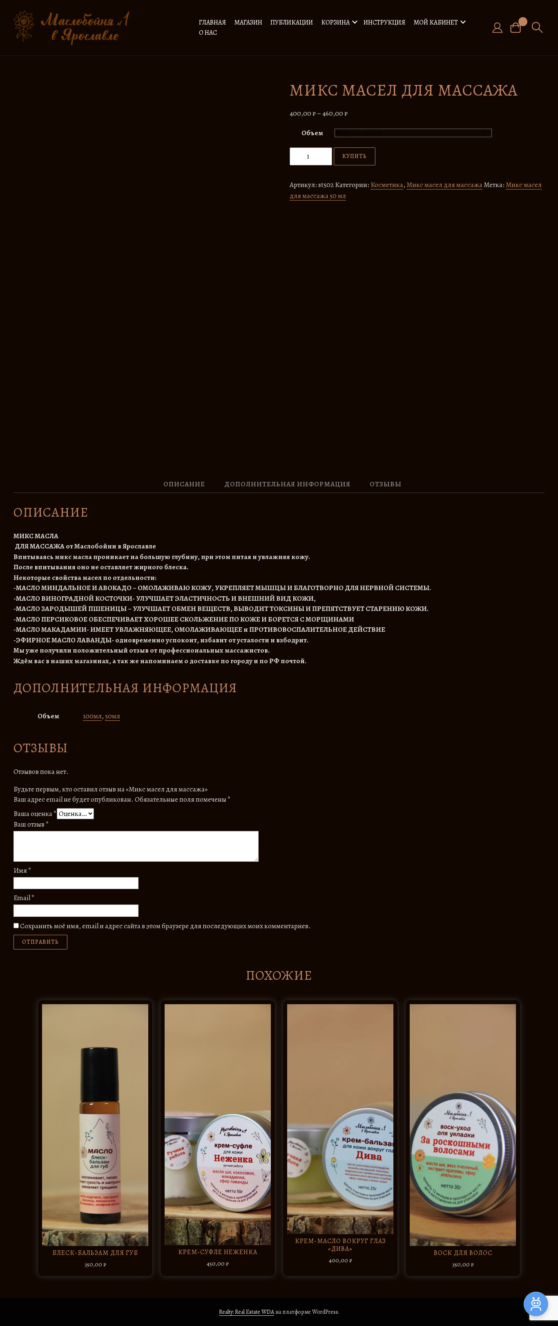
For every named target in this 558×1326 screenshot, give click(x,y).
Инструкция (384, 22)
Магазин (248, 22)
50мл (112, 716)
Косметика (387, 184)
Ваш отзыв (31, 824)
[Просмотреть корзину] (519, 27)
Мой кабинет (435, 22)
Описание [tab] (184, 484)
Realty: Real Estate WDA (246, 1312)
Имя (22, 870)
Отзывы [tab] (386, 484)
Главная (212, 22)
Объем (312, 133)
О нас (208, 32)
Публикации (291, 22)
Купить (354, 156)
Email (24, 898)
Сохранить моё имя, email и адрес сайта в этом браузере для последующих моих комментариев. (165, 926)
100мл (92, 716)
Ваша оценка (35, 813)
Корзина (335, 22)
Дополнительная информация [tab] (287, 484)
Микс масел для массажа (444, 184)
